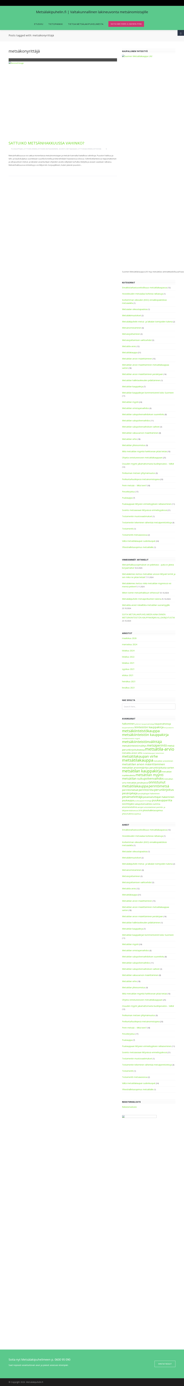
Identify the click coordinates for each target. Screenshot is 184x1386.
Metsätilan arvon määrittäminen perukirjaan (142, 374)
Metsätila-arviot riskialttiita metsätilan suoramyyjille (146, 605)
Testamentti (127, 528)
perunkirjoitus (164, 790)
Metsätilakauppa (129, 352)
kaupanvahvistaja (163, 723)
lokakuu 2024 (128, 650)
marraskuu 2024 (129, 644)
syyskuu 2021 (128, 669)
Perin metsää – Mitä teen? (134, 485)
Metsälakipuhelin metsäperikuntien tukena (141, 599)
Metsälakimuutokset (131, 315)
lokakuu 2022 (128, 656)
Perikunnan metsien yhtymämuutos (138, 473)
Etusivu (38, 24)
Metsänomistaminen (131, 327)
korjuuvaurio (169, 728)
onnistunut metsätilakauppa (143, 784)
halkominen (128, 723)
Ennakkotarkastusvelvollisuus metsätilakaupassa (144, 287)
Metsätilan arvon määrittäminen (137, 358)
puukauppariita (162, 800)
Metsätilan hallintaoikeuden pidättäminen (141, 380)
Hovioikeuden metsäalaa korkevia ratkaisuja (142, 293)
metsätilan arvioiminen (163, 761)
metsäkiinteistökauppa (141, 730)
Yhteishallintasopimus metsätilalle (137, 547)
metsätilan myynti (149, 775)
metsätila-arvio (159, 749)
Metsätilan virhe (129, 439)
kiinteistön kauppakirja (149, 727)
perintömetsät (130, 790)
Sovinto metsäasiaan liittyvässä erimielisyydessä (80, 149)
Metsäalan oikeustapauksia (134, 309)
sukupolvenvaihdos (144, 804)
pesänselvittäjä (132, 797)
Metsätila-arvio (129, 346)
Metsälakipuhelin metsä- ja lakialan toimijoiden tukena (147, 321)
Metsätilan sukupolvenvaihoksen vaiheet (141, 426)
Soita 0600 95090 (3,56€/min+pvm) (126, 24)
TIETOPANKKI (55, 24)
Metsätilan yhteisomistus (133, 445)
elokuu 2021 (127, 675)
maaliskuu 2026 (129, 638)
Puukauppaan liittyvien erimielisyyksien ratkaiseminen (34, 149)
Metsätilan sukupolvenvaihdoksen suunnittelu (143, 414)
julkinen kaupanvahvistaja (144, 724)
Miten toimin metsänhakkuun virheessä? (140, 592)
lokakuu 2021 (128, 663)
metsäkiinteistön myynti (131, 739)
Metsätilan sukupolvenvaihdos (136, 420)
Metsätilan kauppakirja (132, 386)
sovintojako (128, 803)
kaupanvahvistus (128, 728)
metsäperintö (157, 745)
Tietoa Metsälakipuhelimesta (85, 24)
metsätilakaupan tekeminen (153, 753)
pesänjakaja (130, 793)
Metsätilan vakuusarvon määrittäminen (140, 433)
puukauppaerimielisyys (143, 801)
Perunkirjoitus (128, 491)
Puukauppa (127, 497)
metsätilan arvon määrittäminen (143, 764)
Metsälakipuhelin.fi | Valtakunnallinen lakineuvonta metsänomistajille (92, 11)
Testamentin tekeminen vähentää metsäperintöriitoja (147, 522)
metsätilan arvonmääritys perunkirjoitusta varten (148, 767)
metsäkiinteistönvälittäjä (142, 741)
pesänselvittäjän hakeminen (158, 797)
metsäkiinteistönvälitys (134, 745)
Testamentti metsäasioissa (134, 534)
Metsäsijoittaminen (131, 334)
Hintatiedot (165, 1363)
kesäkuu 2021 (128, 687)
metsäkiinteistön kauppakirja (145, 734)
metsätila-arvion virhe (132, 753)
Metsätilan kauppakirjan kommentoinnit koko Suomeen (148, 392)
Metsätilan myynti (130, 402)
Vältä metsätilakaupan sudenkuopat (138, 541)
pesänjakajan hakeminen (149, 793)
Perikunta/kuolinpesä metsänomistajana (141, 479)
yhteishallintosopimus (131, 814)
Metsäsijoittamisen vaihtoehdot (137, 340)
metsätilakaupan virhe (140, 756)
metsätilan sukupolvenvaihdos (143, 778)
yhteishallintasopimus (153, 810)
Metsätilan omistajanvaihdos (135, 408)
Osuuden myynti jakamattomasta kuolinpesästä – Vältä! (148, 463)
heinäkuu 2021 (129, 681)
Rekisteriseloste (129, 1107)
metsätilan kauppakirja (141, 771)
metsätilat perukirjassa (137, 782)
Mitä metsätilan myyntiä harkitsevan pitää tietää (144, 451)
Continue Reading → (20, 169)
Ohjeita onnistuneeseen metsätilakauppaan (142, 457)
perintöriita (146, 790)
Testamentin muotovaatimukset (137, 516)
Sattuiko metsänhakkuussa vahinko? (46, 143)
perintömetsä (158, 786)
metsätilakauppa (137, 760)
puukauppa (128, 800)
